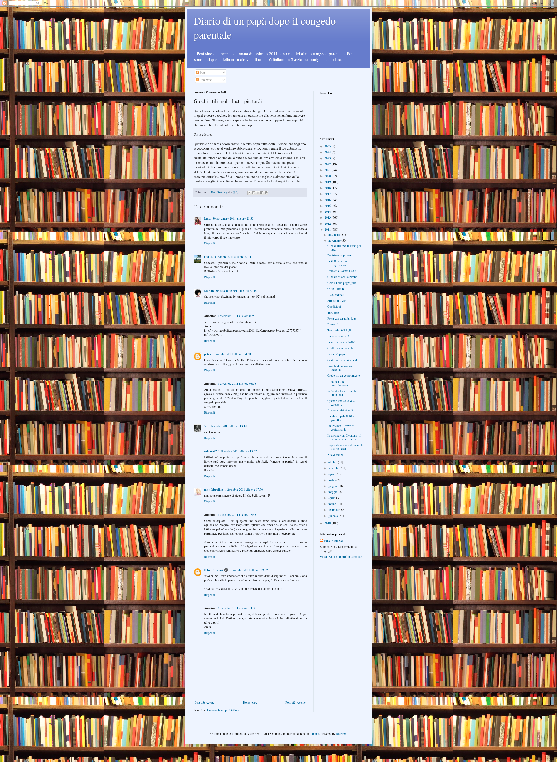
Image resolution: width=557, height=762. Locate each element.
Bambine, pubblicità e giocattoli (340, 418)
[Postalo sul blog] (254, 192)
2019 (328, 182)
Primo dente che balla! (341, 342)
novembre (334, 240)
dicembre (334, 235)
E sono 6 (332, 324)
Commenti (206, 80)
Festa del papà (336, 354)
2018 (328, 188)
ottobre (333, 462)
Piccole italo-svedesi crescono (339, 368)
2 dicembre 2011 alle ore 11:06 (237, 608)
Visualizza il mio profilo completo (341, 557)
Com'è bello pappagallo (341, 283)
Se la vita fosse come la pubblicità (341, 393)
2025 (328, 146)
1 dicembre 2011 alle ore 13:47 (237, 451)
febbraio (333, 509)
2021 (328, 170)
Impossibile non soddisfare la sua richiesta (345, 447)
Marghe (209, 290)
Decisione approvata (339, 255)
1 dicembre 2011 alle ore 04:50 (231, 354)
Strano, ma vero (337, 300)
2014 (328, 211)
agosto (332, 474)
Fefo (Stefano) (213, 570)
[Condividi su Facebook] (262, 192)
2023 (328, 158)
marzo (332, 504)
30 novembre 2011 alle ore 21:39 (233, 218)
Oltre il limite (335, 289)
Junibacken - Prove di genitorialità (340, 428)
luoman (314, 734)
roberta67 (210, 451)
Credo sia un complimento (343, 375)
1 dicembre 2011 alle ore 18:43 (237, 514)
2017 (328, 194)
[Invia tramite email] (249, 192)
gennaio (333, 516)
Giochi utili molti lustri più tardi (344, 247)
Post (202, 72)
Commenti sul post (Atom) (223, 710)
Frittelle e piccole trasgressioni (338, 263)
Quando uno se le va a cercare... (341, 402)
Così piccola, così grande (342, 360)
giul (206, 256)
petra (207, 354)
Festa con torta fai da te (341, 318)
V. (205, 426)
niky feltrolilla (213, 489)
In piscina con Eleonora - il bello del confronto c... (344, 437)
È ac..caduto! (335, 295)
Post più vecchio (295, 702)
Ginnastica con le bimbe (342, 277)
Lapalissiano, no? (338, 336)
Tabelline (333, 312)
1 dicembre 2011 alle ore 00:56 (237, 316)
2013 (328, 217)
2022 (328, 164)
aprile (332, 498)
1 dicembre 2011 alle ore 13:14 (227, 426)
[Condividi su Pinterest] (266, 192)
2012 (328, 223)
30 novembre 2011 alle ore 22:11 (230, 257)
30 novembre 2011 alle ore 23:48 (236, 290)
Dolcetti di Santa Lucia (341, 271)
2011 (328, 229)
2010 (328, 523)
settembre (334, 468)
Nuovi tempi (335, 455)
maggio (333, 492)
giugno (333, 486)
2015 (328, 206)
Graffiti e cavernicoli (340, 348)
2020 (328, 176)
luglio (332, 480)
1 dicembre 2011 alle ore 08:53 (237, 383)
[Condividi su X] (258, 192)
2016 (328, 200)
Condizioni (334, 306)
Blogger (341, 734)
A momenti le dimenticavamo (338, 383)
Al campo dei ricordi (340, 410)
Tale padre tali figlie (339, 330)
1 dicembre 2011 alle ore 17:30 (243, 489)
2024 (328, 152)
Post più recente (204, 702)
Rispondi (209, 243)
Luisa (207, 218)
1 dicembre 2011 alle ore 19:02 (248, 570)
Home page (250, 702)
